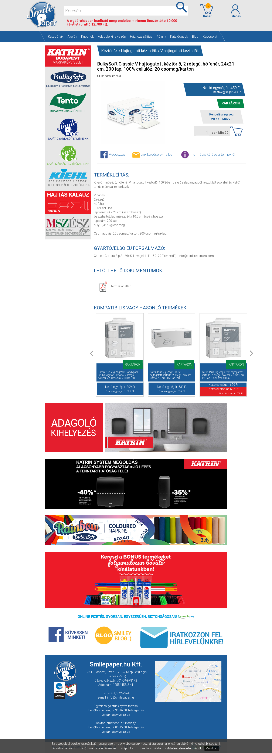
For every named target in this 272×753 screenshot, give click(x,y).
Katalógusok (179, 36)
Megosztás (116, 154)
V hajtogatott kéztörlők (179, 50)
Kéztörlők (109, 50)
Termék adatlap (120, 286)
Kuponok (87, 36)
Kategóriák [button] (55, 36)
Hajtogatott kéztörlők (139, 50)
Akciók (72, 36)
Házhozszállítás (141, 36)
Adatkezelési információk (184, 748)
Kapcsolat (210, 36)
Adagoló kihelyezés (112, 36)
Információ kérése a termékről (212, 154)
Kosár (207, 11)
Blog (195, 36)
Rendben (212, 748)
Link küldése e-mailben (157, 154)
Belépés (235, 16)
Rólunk (161, 36)
